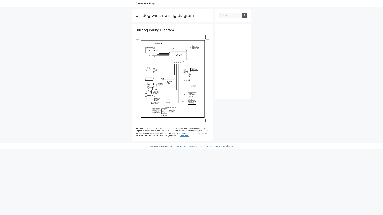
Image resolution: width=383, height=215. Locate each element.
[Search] (244, 15)
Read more (184, 136)
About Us (172, 146)
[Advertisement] (233, 62)
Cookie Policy (181, 146)
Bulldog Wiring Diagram (155, 30)
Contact (231, 146)
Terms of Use (203, 146)
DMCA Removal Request (218, 146)
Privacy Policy (192, 146)
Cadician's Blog (145, 3)
